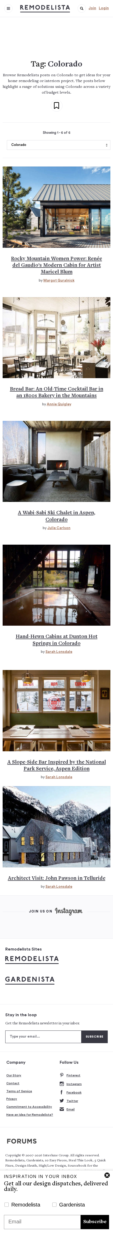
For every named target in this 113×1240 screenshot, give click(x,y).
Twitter (72, 1101)
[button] (82, 8)
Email (70, 1109)
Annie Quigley (59, 404)
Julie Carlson (58, 528)
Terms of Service (19, 1091)
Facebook (73, 1092)
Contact (12, 1083)
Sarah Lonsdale (58, 652)
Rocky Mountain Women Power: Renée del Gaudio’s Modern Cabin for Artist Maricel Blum (56, 265)
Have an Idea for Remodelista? (29, 1114)
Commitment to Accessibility (29, 1106)
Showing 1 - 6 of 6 (56, 132)
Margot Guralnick (58, 280)
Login (104, 8)
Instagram (74, 1084)
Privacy (11, 1098)
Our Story (13, 1075)
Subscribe (94, 1222)
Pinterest (73, 1075)
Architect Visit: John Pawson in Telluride (56, 878)
